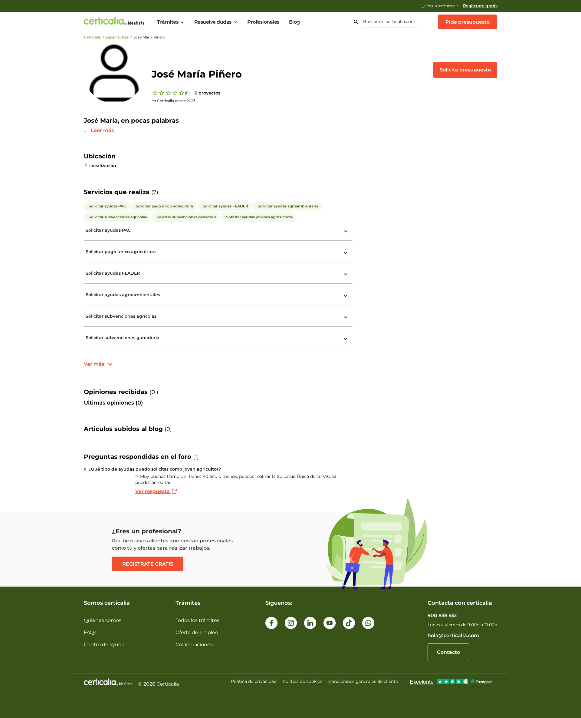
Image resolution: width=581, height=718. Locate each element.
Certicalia (92, 37)
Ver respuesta (153, 491)
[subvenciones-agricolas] (346, 317)
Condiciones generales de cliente (363, 681)
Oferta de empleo (197, 632)
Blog (294, 22)
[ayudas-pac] (346, 231)
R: (137, 476)
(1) (196, 457)
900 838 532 (442, 615)
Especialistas (117, 37)
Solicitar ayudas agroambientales (123, 294)
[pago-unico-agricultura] (346, 252)
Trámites (167, 22)
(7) (154, 192)
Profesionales (263, 22)
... (86, 130)
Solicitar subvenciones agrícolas (121, 316)
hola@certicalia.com (453, 635)
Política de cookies (302, 681)
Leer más (102, 130)
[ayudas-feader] (346, 274)
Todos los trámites (197, 620)
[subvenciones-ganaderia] (346, 338)
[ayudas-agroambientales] (346, 295)
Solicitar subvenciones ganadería (122, 337)
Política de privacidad (254, 681)
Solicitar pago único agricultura (121, 251)
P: (85, 469)
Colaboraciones (194, 644)
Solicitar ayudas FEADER (113, 273)
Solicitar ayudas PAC (108, 230)
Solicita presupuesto (465, 70)
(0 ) (153, 392)
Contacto (448, 652)
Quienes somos (102, 620)
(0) (187, 93)
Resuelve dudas (212, 22)
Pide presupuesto (467, 22)
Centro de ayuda (104, 644)
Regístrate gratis (480, 5)
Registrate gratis (147, 564)
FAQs (90, 632)
